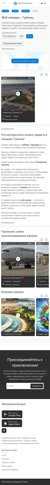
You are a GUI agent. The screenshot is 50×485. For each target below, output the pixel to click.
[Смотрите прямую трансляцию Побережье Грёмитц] (18, 110)
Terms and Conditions (10, 470)
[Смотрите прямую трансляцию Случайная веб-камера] (18, 331)
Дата (29, 36)
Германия (25, 11)
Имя (21, 36)
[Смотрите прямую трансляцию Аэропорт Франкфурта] (18, 275)
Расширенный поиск (12, 43)
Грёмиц (15, 116)
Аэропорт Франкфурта (12, 278)
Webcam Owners (8, 462)
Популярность (9, 36)
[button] (41, 74)
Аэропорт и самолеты (12, 285)
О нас (4, 455)
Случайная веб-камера (12, 334)
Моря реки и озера (11, 119)
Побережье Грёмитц (12, 113)
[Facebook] (4, 430)
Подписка (36, 386)
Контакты (5, 459)
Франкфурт (17, 281)
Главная (5, 11)
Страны (15, 11)
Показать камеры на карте (25, 61)
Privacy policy (7, 466)
